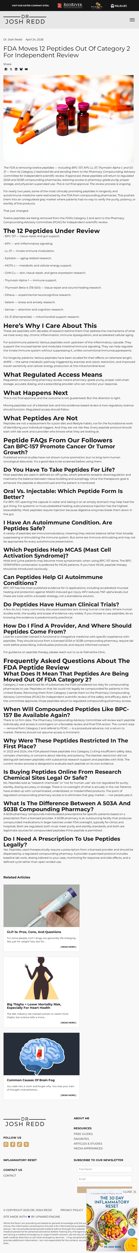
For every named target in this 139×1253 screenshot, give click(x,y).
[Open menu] (132, 20)
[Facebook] (5, 69)
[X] (11, 69)
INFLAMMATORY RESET (20, 1160)
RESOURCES (83, 1128)
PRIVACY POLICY (72, 1210)
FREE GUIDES (83, 1134)
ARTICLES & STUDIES (88, 1143)
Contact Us (12, 1170)
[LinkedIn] (16, 69)
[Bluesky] (21, 69)
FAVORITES (81, 1138)
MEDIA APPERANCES (88, 1148)
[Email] (26, 69)
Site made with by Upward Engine (31, 1216)
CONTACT (9, 1175)
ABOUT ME (81, 1118)
